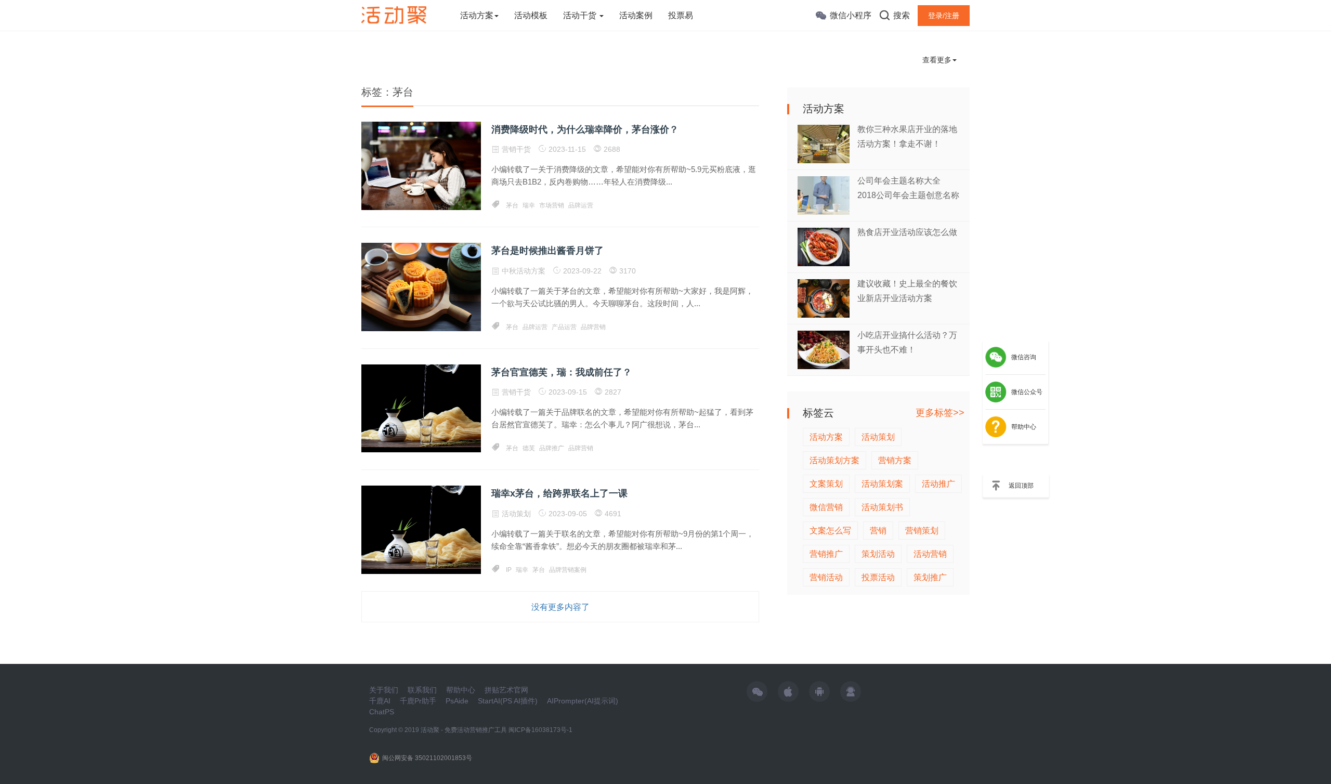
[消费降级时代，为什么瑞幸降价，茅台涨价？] (421, 165)
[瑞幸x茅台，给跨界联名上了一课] (421, 529)
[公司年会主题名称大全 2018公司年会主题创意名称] (824, 194)
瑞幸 (529, 205)
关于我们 (383, 690)
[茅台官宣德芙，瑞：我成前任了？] (421, 407)
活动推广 (938, 483)
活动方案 (476, 15)
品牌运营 (580, 205)
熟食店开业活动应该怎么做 (907, 232)
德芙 (529, 448)
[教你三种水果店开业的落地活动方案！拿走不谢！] (824, 143)
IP (509, 569)
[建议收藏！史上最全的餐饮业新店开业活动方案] (824, 297)
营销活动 (826, 577)
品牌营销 (593, 327)
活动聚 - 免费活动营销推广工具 (464, 730)
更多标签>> (940, 413)
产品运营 (564, 327)
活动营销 (930, 554)
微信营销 (826, 507)
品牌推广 (551, 448)
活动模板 (530, 15)
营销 (878, 530)
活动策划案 (882, 483)
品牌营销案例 (567, 569)
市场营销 (551, 205)
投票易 (680, 15)
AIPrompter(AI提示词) (582, 701)
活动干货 (580, 15)
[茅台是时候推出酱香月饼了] (421, 286)
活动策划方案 (834, 460)
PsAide (457, 701)
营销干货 (516, 149)
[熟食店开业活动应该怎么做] (824, 246)
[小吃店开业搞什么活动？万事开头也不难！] (824, 349)
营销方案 (894, 460)
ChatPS (381, 712)
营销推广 (826, 554)
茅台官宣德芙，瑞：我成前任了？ (561, 372)
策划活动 (878, 554)
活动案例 (636, 15)
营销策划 (921, 530)
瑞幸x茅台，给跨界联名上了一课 (559, 493)
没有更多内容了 (560, 607)
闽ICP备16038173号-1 (540, 730)
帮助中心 (460, 690)
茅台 (512, 205)
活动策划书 (882, 507)
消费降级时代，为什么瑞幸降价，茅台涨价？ (584, 129)
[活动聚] (393, 14)
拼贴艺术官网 (506, 690)
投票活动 (878, 577)
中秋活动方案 (523, 271)
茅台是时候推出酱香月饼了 (547, 250)
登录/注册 (943, 15)
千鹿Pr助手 (418, 701)
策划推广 (930, 577)
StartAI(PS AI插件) (508, 701)
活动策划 (516, 513)
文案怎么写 (830, 530)
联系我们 (422, 690)
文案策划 (826, 483)
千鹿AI (379, 701)
